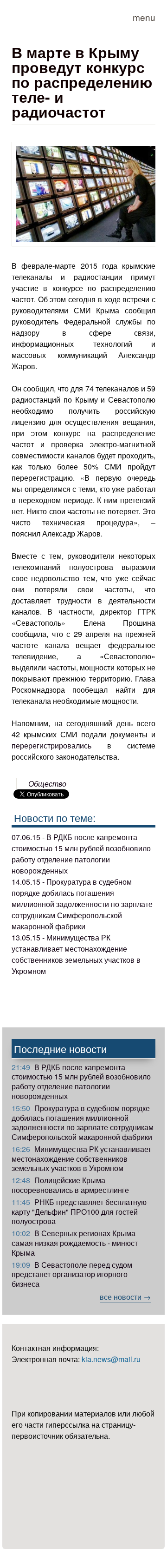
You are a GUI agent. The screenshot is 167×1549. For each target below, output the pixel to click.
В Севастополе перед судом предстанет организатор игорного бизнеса (72, 1274)
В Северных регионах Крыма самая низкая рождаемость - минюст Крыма (75, 1243)
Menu (144, 17)
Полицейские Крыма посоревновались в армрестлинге (70, 1185)
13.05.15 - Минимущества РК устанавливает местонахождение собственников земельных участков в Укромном (76, 954)
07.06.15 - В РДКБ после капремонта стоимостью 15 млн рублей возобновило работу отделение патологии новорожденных (81, 854)
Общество (47, 783)
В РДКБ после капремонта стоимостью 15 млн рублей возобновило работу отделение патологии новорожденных (81, 1081)
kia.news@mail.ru (111, 1359)
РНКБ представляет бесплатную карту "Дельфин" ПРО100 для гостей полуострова (79, 1212)
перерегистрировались (51, 745)
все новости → (125, 1296)
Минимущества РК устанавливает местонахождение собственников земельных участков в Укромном (81, 1159)
